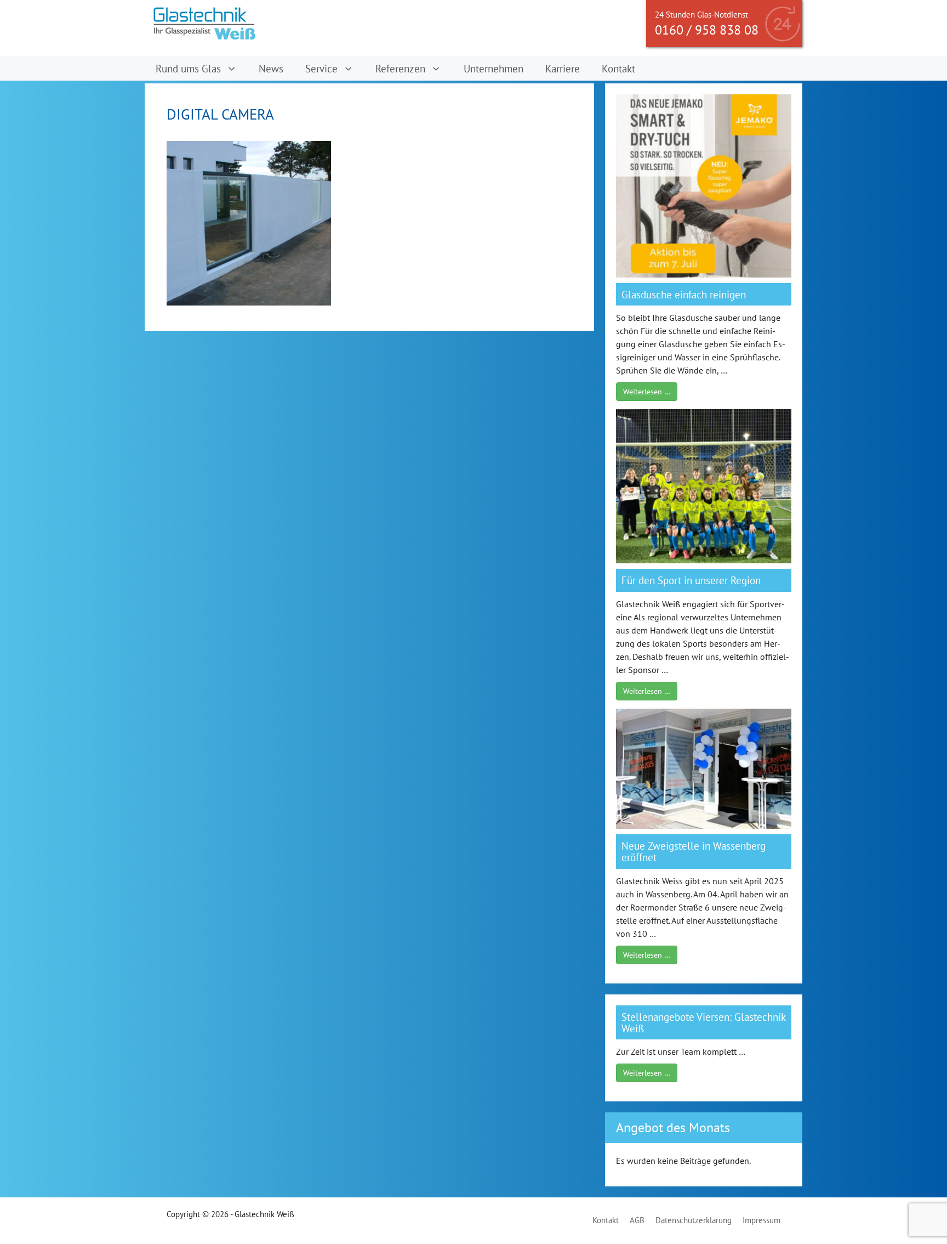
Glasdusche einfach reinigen (683, 294)
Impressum (761, 1220)
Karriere (562, 68)
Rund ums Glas (188, 68)
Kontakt (618, 68)
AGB (637, 1220)
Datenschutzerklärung (693, 1220)
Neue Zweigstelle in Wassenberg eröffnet (693, 851)
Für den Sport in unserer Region (691, 580)
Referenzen (400, 68)
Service (321, 68)
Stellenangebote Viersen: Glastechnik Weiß (703, 1022)
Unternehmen (493, 68)
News (271, 68)
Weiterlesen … (646, 392)
